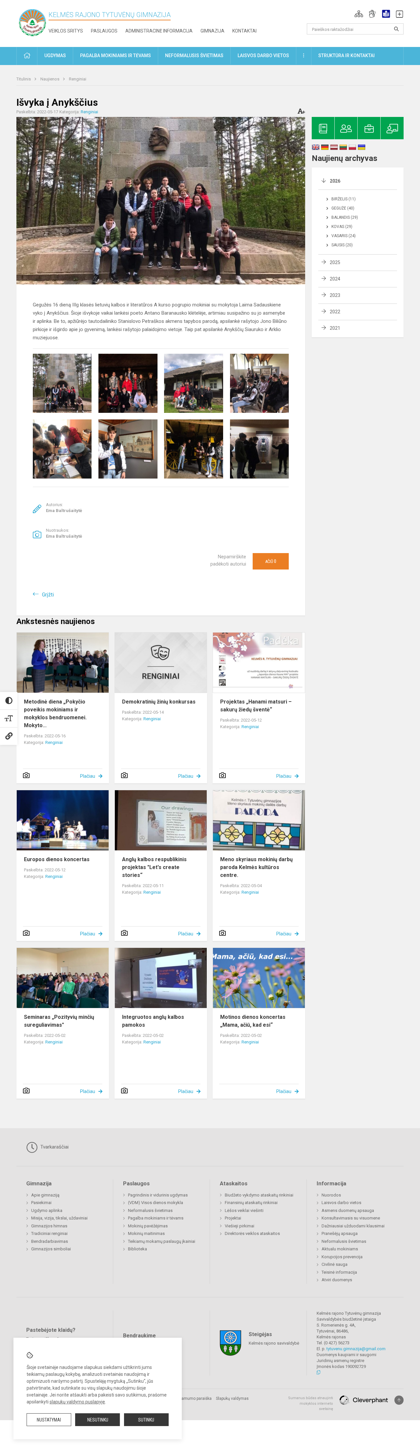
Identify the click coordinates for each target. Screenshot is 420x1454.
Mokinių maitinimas (146, 1233)
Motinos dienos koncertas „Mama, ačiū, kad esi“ (252, 1021)
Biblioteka (137, 1248)
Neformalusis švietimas (150, 1210)
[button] (358, 14)
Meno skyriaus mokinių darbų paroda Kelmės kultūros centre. (256, 867)
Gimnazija (212, 31)
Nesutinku (97, 1419)
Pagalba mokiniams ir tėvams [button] (115, 55)
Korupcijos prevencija (342, 1256)
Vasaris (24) (343, 236)
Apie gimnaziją (45, 1195)
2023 (335, 295)
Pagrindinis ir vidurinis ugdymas (158, 1195)
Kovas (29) (341, 226)
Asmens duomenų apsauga (348, 1210)
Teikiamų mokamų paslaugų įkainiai (161, 1241)
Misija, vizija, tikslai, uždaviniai (59, 1218)
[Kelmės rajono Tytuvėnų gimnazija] (32, 22)
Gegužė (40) (342, 208)
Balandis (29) (344, 217)
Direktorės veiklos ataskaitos (252, 1233)
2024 (335, 278)
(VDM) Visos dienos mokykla (155, 1202)
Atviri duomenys (337, 1279)
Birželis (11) (343, 199)
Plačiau (87, 776)
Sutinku (146, 1419)
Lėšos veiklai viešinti (244, 1210)
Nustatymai (49, 1419)
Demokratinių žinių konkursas (159, 702)
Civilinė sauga (334, 1264)
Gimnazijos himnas (49, 1225)
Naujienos (50, 79)
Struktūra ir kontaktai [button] (346, 55)
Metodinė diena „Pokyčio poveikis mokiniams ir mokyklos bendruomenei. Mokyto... (55, 713)
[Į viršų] (399, 1400)
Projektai (233, 1218)
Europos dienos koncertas (57, 859)
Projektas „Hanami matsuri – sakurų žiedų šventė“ (256, 706)
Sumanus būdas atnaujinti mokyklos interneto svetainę (310, 1403)
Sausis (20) (342, 245)
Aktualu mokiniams (340, 1248)
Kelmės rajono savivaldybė (274, 1343)
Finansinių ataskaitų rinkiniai (251, 1202)
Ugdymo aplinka (46, 1210)
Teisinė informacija (339, 1272)
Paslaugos (104, 31)
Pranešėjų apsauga (340, 1233)
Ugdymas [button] (55, 55)
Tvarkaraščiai (54, 1147)
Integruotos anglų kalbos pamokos (153, 1021)
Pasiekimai (41, 1202)
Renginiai (77, 79)
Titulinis (24, 79)
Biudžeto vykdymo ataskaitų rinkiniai (259, 1195)
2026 (335, 181)
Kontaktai (244, 31)
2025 (335, 262)
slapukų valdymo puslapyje (77, 1401)
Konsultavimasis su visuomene (351, 1218)
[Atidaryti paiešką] (396, 29)
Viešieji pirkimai (239, 1225)
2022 (335, 311)
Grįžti (48, 595)
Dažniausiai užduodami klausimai (353, 1225)
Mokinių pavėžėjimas (148, 1225)
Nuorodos (331, 1195)
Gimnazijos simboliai (51, 1248)
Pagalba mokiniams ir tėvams (155, 1218)
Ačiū (270, 561)
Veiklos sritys (66, 31)
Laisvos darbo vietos (341, 1202)
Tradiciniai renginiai (49, 1233)
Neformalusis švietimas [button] (194, 55)
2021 (335, 328)
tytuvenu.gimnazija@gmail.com (356, 1348)
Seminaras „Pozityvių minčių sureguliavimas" (59, 1021)
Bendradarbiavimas (49, 1241)
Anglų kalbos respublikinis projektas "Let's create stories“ (154, 867)
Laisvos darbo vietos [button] (263, 55)
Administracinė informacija (159, 31)
